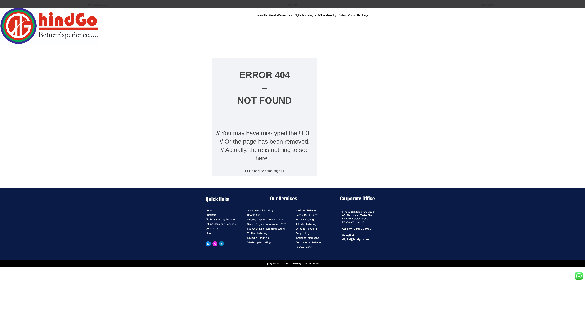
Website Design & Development (265, 219)
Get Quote (487, 4)
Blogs (365, 15)
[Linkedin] (221, 243)
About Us (262, 15)
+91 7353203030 (98, 4)
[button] (305, 15)
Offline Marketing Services (221, 224)
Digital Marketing (304, 15)
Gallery (342, 15)
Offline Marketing (327, 15)
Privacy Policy (304, 247)
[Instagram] (215, 243)
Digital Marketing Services (220, 219)
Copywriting (303, 233)
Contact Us (354, 15)
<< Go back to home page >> (265, 171)
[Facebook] (208, 243)
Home (209, 210)
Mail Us (292, 4)
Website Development (280, 15)
